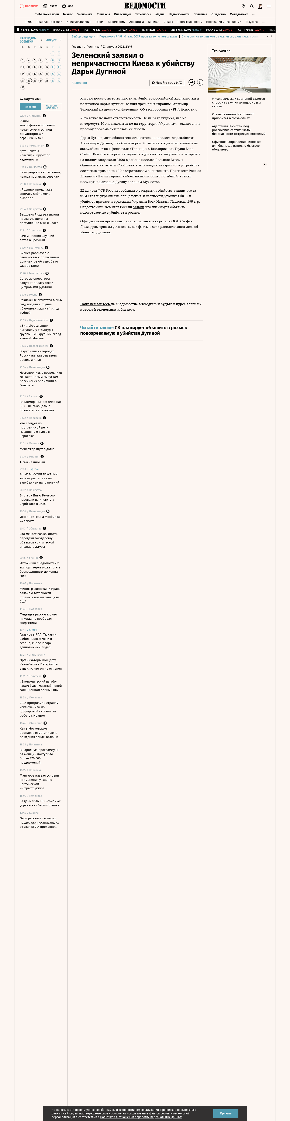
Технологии (143, 14)
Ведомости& (116, 22)
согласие (115, 1113)
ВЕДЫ (28, 22)
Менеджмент (239, 14)
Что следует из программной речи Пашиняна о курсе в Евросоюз (35, 429)
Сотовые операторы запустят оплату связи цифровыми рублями (36, 283)
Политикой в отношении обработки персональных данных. (141, 1117)
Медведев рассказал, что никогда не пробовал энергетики (38, 618)
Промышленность (189, 22)
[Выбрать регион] (243, 6)
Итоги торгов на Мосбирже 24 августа (40, 519)
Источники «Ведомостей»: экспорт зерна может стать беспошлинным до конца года (40, 569)
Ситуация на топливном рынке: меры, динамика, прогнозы (222, 36)
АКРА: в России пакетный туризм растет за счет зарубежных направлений (39, 478)
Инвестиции (122, 14)
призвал (106, 227)
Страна (168, 22)
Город (100, 22)
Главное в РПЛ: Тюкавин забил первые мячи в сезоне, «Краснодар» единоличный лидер (38, 641)
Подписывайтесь (95, 304)
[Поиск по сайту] (252, 6)
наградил (107, 182)
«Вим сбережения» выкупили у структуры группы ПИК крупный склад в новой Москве (40, 332)
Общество (218, 14)
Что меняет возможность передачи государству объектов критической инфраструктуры (39, 540)
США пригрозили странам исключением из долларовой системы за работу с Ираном (39, 709)
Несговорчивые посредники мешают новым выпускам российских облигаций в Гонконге (41, 379)
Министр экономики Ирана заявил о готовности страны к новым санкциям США (40, 595)
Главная (78, 46)
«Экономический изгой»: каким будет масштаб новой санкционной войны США (41, 686)
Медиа (160, 14)
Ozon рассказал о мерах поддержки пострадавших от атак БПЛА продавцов (39, 822)
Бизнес (68, 14)
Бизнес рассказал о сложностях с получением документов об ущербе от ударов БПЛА (39, 259)
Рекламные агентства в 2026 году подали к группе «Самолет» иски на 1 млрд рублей (41, 306)
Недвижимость (179, 14)
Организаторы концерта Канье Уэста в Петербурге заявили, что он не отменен (41, 664)
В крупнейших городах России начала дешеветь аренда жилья (38, 355)
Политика (200, 14)
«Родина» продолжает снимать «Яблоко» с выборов (37, 194)
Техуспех (251, 22)
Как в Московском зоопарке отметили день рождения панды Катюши (39, 733)
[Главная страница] (145, 6)
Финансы (103, 14)
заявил (138, 207)
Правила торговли (49, 22)
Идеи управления (78, 22)
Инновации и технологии (223, 22)
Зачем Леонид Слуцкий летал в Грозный (37, 238)
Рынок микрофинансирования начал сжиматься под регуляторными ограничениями (37, 129)
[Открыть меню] (269, 6)
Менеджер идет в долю (37, 449)
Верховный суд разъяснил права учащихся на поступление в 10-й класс (39, 219)
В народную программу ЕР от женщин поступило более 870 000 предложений (39, 756)
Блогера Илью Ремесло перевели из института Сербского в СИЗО (37, 499)
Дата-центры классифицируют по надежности (35, 155)
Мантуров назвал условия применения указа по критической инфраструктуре (39, 782)
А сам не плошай (32, 462)
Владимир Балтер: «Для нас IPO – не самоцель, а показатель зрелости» (40, 406)
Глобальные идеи (46, 14)
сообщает (163, 109)
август (51, 40)
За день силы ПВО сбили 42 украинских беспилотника (40, 803)
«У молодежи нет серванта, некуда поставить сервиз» (40, 174)
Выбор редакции (83, 36)
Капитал (153, 22)
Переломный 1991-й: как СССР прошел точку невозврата (138, 36)
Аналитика (136, 22)
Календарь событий (28, 40)
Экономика (85, 14)
